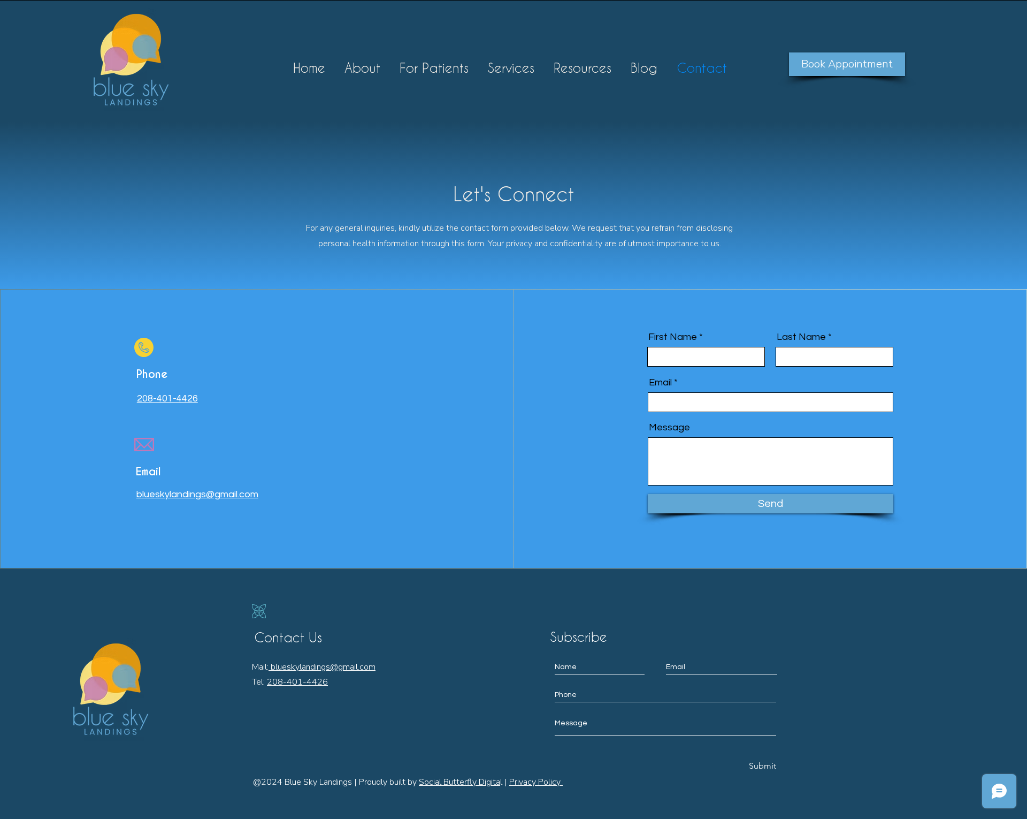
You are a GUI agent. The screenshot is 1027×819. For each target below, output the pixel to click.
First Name (672, 337)
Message (669, 428)
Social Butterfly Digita (459, 782)
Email (660, 383)
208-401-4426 (297, 682)
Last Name (801, 337)
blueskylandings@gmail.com (322, 667)
